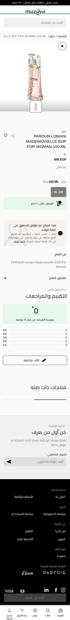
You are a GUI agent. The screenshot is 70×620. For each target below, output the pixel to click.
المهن (62, 539)
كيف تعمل (19, 241)
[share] (12, 136)
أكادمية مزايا (25, 539)
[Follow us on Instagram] (63, 590)
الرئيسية (61, 36)
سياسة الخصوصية (54, 513)
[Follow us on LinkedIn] (46, 590)
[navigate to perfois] (51, 572)
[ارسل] (9, 462)
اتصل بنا (61, 496)
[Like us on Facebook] (54, 590)
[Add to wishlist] (5, 135)
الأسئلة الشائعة (23, 496)
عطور (51, 36)
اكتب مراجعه (32, 360)
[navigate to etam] (18, 573)
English (61, 556)
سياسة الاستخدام (22, 513)
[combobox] (35, 23)
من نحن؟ (60, 531)
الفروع (29, 531)
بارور (63, 131)
